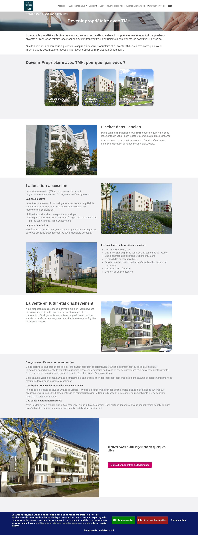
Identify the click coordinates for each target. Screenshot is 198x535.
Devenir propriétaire (115, 6)
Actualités (62, 6)
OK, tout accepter (123, 520)
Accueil (29, 14)
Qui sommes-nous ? (78, 6)
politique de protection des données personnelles (64, 523)
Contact (170, 6)
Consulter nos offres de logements (130, 465)
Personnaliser (178, 520)
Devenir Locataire (97, 6)
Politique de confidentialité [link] (99, 530)
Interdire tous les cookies (152, 520)
